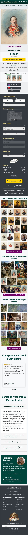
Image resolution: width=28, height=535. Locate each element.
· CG (3, 502)
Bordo (4, 103)
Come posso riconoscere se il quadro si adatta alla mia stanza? (13, 436)
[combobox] (14, 105)
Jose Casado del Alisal (22, 5)
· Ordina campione (18, 509)
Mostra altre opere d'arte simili (14, 251)
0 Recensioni (17, 90)
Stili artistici (7, 5)
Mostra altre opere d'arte (14, 348)
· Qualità (16, 502)
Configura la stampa (15, 59)
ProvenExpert (11, 383)
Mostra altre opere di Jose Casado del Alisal (14, 295)
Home (2, 5)
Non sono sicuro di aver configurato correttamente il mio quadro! (13, 448)
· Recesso (4, 506)
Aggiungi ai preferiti (15, 88)
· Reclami (4, 508)
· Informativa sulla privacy (7, 504)
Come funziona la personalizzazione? (14, 406)
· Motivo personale (18, 499)
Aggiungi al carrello (14, 181)
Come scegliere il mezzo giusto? (12, 442)
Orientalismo (13, 5)
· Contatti (4, 499)
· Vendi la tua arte (18, 501)
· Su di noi (4, 509)
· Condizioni (4, 501)
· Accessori (17, 508)
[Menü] (1, 1)
